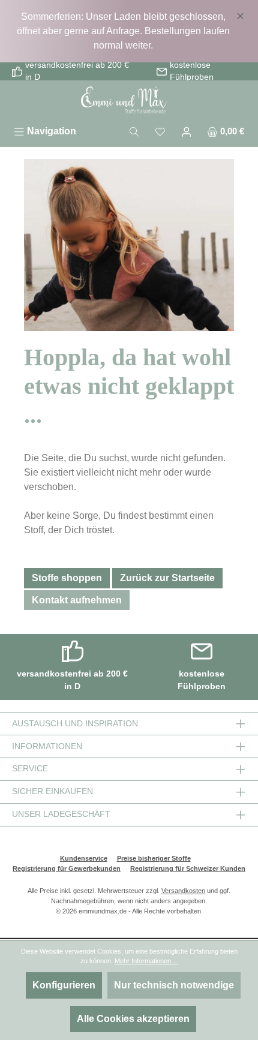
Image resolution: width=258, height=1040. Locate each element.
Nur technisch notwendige (174, 985)
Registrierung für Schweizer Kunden (187, 868)
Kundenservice (83, 858)
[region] (129, 31)
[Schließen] (240, 13)
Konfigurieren (63, 985)
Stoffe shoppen (67, 578)
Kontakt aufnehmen (77, 600)
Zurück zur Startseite (167, 578)
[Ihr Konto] (186, 131)
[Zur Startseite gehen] (129, 100)
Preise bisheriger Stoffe (154, 858)
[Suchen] (134, 131)
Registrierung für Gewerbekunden (67, 868)
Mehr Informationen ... (146, 960)
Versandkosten (183, 890)
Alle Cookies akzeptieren (133, 1019)
